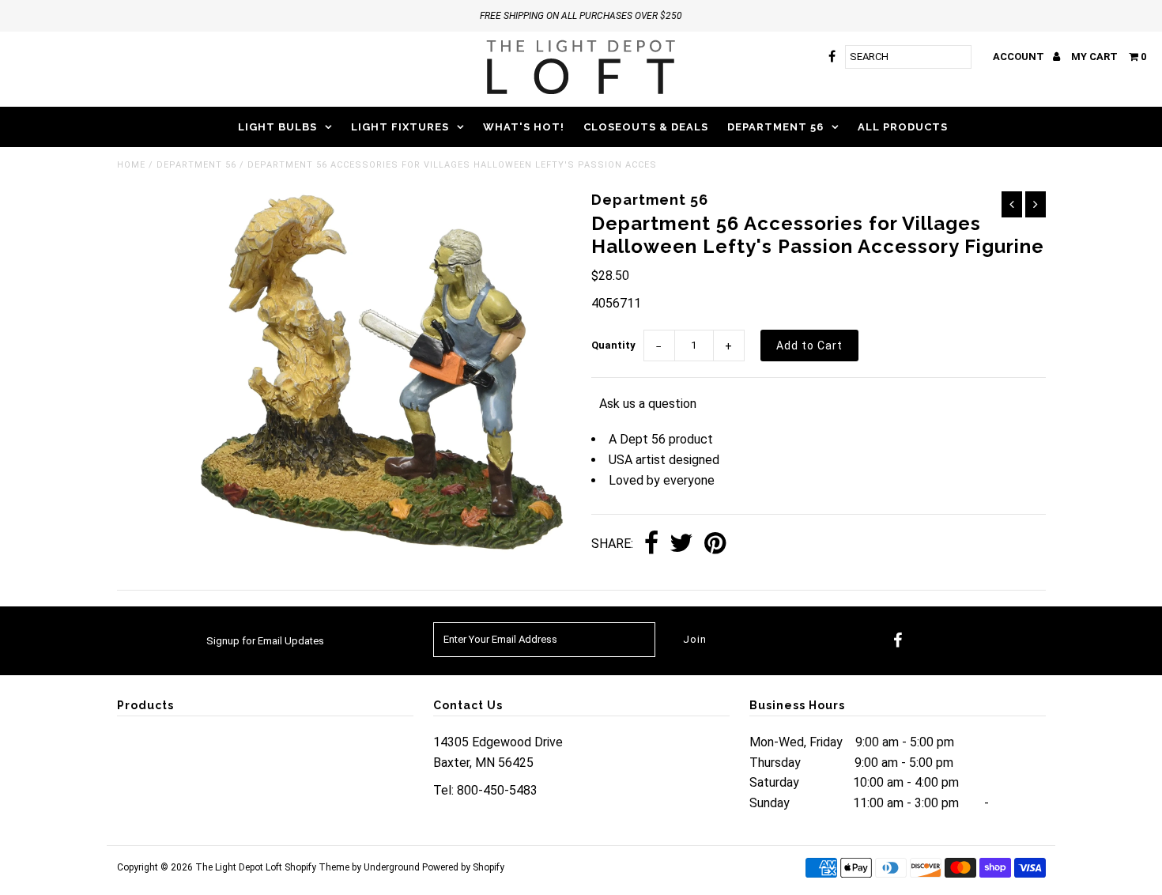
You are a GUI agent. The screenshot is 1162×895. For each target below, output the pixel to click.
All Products (903, 127)
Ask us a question (647, 403)
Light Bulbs (277, 127)
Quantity (613, 345)
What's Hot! (523, 127)
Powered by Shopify (463, 867)
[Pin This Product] (715, 544)
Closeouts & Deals (645, 127)
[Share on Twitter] (681, 544)
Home (131, 165)
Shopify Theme (317, 867)
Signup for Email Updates (265, 641)
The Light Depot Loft (238, 867)
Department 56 (775, 127)
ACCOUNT (1020, 56)
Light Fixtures (400, 127)
